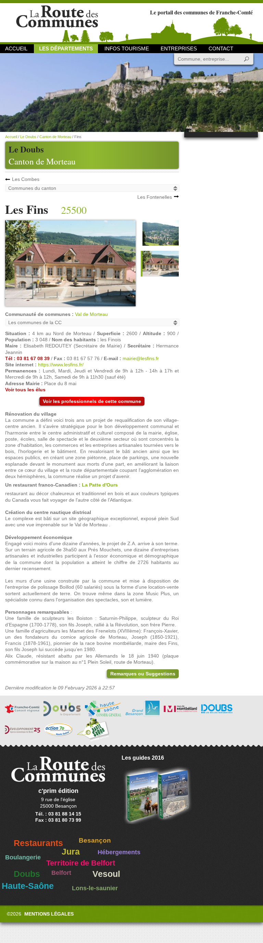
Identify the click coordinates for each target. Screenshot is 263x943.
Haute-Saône (28, 886)
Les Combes (25, 179)
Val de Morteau (91, 314)
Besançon (95, 840)
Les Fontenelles (154, 197)
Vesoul (106, 874)
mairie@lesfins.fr (141, 358)
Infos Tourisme (126, 48)
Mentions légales (49, 914)
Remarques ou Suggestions (142, 673)
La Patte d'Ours (100, 485)
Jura (71, 851)
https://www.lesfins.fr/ (61, 364)
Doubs (27, 874)
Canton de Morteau (42, 161)
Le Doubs (28, 137)
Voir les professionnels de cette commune (92, 401)
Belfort (61, 872)
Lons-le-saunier (95, 888)
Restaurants (38, 843)
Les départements (66, 48)
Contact (221, 48)
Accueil (16, 48)
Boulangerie (23, 857)
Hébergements (119, 852)
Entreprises (179, 48)
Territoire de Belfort (80, 863)
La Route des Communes (57, 22)
